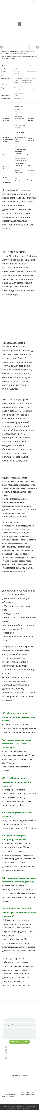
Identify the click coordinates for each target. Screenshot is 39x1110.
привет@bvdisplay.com (14, 1050)
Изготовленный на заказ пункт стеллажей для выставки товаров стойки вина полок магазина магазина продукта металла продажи (10, 1095)
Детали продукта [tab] (19, 106)
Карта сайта (25, 1108)
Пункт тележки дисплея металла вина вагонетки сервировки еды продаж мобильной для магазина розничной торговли (27, 1093)
